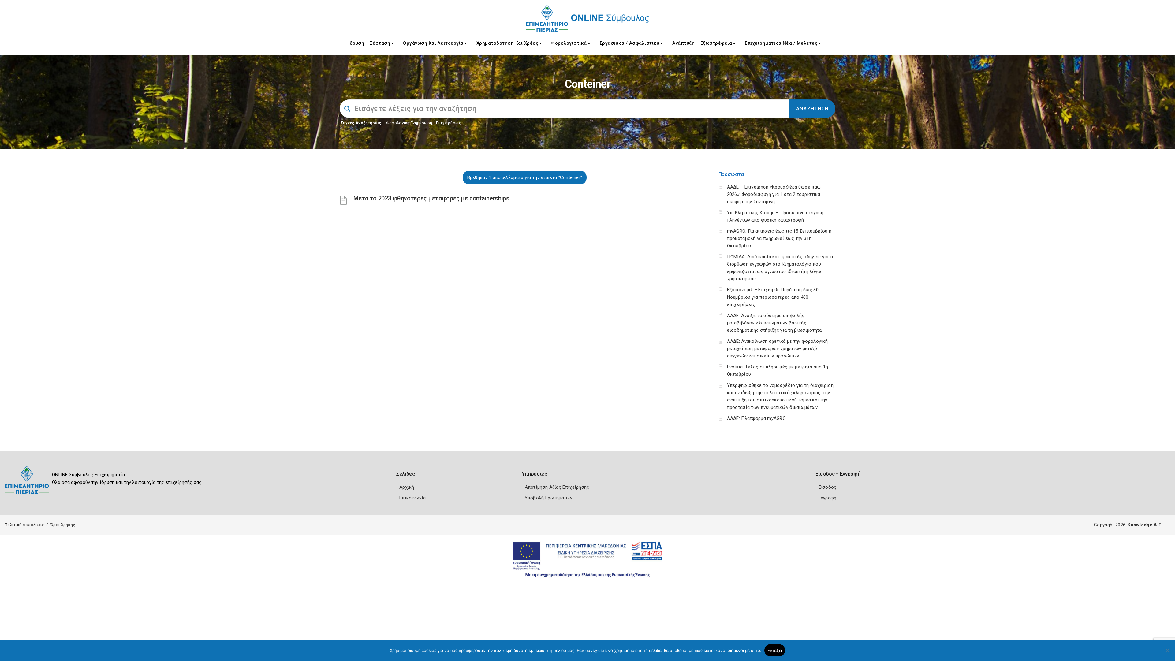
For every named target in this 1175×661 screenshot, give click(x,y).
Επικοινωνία (412, 498)
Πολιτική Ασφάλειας (24, 524)
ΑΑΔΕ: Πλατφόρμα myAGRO (756, 418)
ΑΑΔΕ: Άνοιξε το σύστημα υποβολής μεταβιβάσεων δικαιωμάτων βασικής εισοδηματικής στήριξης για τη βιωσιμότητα (774, 323)
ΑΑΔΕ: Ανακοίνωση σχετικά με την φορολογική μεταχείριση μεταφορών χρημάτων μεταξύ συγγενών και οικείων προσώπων (777, 348)
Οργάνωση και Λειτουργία (434, 43)
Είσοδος (828, 487)
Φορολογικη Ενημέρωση (409, 123)
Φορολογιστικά (569, 43)
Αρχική (406, 487)
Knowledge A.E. (1145, 525)
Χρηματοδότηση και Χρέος (508, 43)
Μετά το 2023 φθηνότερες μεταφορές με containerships (431, 198)
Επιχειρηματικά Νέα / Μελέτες (782, 43)
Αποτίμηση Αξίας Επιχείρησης (557, 487)
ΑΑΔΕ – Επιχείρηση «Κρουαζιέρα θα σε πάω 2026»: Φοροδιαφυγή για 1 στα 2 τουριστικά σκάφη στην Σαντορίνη (774, 194)
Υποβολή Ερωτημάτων (548, 498)
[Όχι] (1167, 653)
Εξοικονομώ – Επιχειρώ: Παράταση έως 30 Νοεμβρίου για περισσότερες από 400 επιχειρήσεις (773, 297)
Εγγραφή (828, 498)
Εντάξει (774, 650)
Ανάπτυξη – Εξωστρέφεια (702, 43)
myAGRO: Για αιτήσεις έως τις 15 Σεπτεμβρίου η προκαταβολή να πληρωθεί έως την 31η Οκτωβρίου (779, 238)
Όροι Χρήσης (62, 524)
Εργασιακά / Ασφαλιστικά (630, 43)
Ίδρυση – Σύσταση (370, 43)
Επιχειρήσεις (448, 123)
